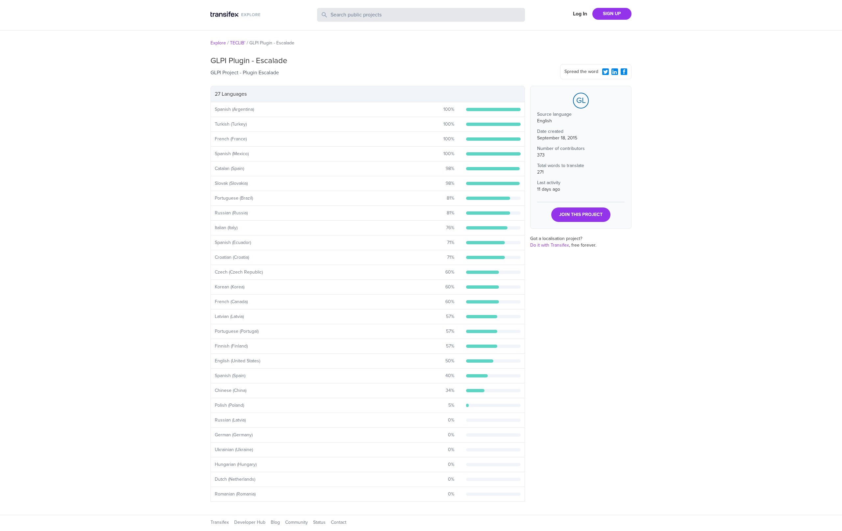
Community (296, 522)
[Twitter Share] (605, 71)
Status (319, 522)
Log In (580, 14)
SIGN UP (612, 13)
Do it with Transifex (549, 245)
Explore (218, 43)
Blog (275, 522)
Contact (338, 522)
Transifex (219, 522)
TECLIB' (237, 43)
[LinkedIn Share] (614, 71)
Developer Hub (249, 522)
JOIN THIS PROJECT (581, 214)
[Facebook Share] (624, 71)
